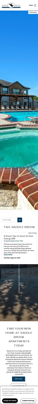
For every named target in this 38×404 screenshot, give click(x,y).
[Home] (11, 5)
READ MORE (8, 255)
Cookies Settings (28, 400)
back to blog (32, 233)
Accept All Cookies (9, 400)
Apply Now (18, 379)
